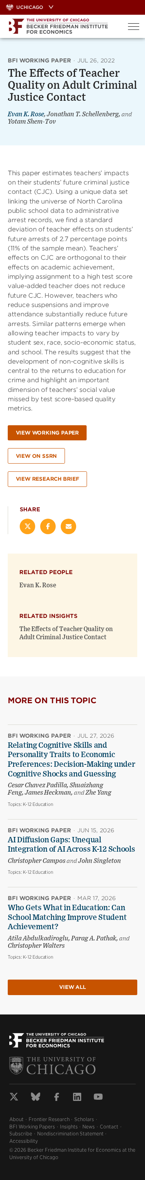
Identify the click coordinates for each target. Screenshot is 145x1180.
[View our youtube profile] (98, 1098)
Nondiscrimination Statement (70, 1134)
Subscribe (20, 1134)
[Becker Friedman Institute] (61, 26)
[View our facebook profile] (57, 1098)
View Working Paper (47, 433)
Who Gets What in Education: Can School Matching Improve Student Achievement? (67, 917)
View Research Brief (47, 479)
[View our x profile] (14, 1098)
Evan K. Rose (26, 114)
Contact (109, 1127)
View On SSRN (36, 456)
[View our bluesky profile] (35, 1098)
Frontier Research (49, 1119)
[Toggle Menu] (133, 26)
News (88, 1127)
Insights (69, 1127)
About (16, 1119)
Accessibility (23, 1141)
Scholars (84, 1119)
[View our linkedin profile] (77, 1098)
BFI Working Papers (32, 1127)
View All (72, 987)
